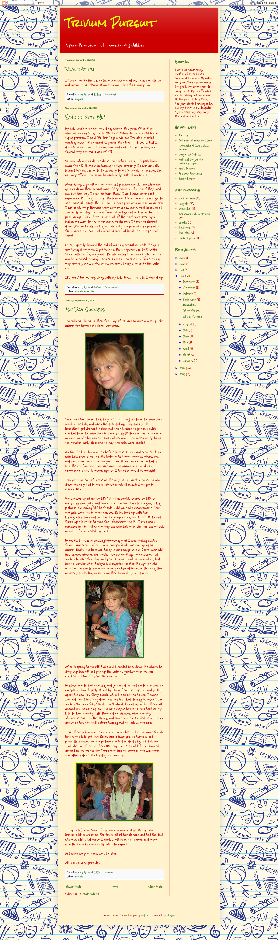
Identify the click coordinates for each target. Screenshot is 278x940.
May (186, 342)
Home (115, 887)
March (187, 355)
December (189, 281)
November (189, 288)
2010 (182, 276)
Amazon (184, 135)
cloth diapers (187, 238)
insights (79, 99)
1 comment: (111, 94)
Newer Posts (74, 887)
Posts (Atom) (90, 894)
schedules (89, 291)
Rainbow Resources (191, 174)
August (188, 324)
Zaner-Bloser (187, 179)
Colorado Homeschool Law (195, 140)
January (188, 361)
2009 (182, 368)
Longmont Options (190, 154)
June (186, 336)
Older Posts (155, 887)
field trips (185, 228)
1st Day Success (85, 309)
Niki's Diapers (187, 168)
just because (187, 198)
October (188, 294)
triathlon (184, 233)
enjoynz (146, 915)
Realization (79, 69)
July (186, 330)
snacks (183, 222)
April (186, 349)
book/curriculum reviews (194, 214)
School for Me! (85, 117)
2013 (182, 258)
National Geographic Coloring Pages (191, 161)
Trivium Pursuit (110, 23)
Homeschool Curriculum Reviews (194, 147)
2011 (182, 270)
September (190, 300)
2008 (182, 374)
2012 (182, 264)
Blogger (171, 915)
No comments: (112, 287)
